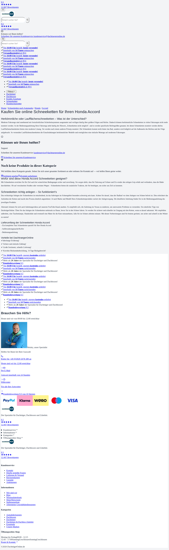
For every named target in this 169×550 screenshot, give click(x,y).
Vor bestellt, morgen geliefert (24, 255)
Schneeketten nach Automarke (20, 108)
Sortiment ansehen (10, 176)
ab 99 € (14, 53)
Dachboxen (11, 517)
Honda (37, 108)
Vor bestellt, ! (20, 48)
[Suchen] (27, 20)
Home (3, 108)
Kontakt (9, 470)
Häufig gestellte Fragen (16, 473)
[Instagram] (4, 427)
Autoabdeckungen (14, 515)
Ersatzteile (10, 524)
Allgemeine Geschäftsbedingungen (21, 504)
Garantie (9, 480)
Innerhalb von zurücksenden (19, 258)
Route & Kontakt (8, 542)
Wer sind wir (11, 493)
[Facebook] (2, 427)
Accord (45, 108)
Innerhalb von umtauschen (18, 50)
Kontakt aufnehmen (29, 176)
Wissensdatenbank (14, 497)
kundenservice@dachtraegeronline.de (49, 153)
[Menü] (3, 9)
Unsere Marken (12, 527)
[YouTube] (6, 427)
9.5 (13, 263)
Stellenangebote (13, 502)
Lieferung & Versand (15, 475)
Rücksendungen (13, 477)
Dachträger (11, 519)
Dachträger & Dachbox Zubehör (20, 522)
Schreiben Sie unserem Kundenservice (33, 36)
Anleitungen (11, 482)
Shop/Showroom (13, 500)
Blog (8, 495)
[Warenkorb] (3, 39)
